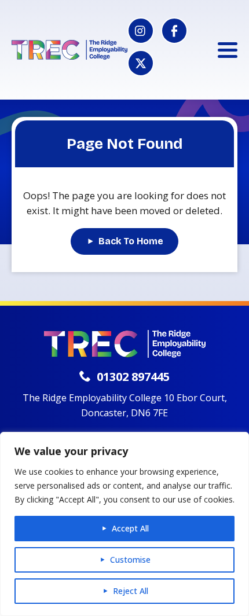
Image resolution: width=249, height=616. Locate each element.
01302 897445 (133, 376)
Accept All (130, 528)
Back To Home (130, 241)
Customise (130, 559)
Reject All (130, 590)
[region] (124, 524)
